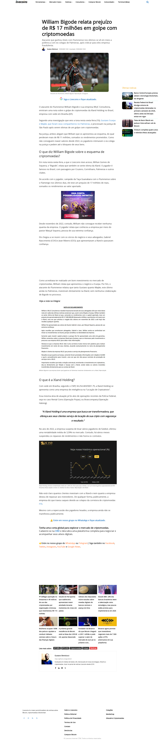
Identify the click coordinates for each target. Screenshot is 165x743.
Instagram (51, 546)
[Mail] (62, 667)
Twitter (42, 546)
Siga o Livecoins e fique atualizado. (80, 99)
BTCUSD (65, 648)
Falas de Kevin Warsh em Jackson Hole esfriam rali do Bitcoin (145, 123)
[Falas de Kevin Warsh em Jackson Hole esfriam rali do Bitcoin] (127, 123)
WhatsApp (70, 543)
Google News (74, 546)
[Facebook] (55, 667)
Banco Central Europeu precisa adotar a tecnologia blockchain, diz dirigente (146, 96)
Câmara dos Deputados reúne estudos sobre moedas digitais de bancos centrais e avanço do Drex (87, 602)
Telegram (83, 543)
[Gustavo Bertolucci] (44, 49)
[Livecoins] (21, 2)
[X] (65, 667)
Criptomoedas (75, 648)
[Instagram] (28, 718)
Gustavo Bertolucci (52, 49)
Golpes (85, 648)
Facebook (109, 543)
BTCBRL (57, 648)
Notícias (93, 648)
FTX (40, 504)
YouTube (61, 546)
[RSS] (32, 718)
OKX (57, 530)
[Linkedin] (59, 667)
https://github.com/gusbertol (63, 659)
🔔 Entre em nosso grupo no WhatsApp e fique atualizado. (78, 520)
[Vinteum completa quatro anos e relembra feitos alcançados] (127, 133)
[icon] (147, 2)
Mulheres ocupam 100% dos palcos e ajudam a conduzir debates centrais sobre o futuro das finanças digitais (48, 634)
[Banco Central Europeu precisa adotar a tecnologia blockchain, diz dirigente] (127, 96)
